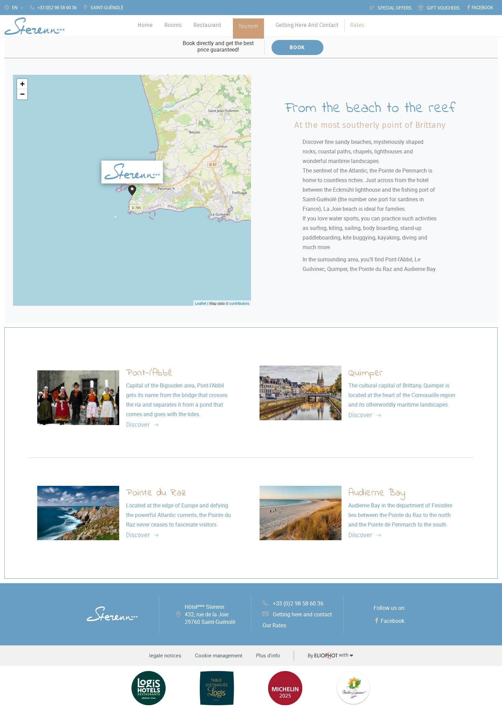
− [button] (22, 94)
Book (297, 47)
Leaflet (200, 303)
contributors (239, 303)
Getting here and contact (302, 614)
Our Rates (274, 625)
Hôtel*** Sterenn (210, 614)
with (330, 655)
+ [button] (22, 84)
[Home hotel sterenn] (34, 26)
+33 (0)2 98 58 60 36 (298, 603)
